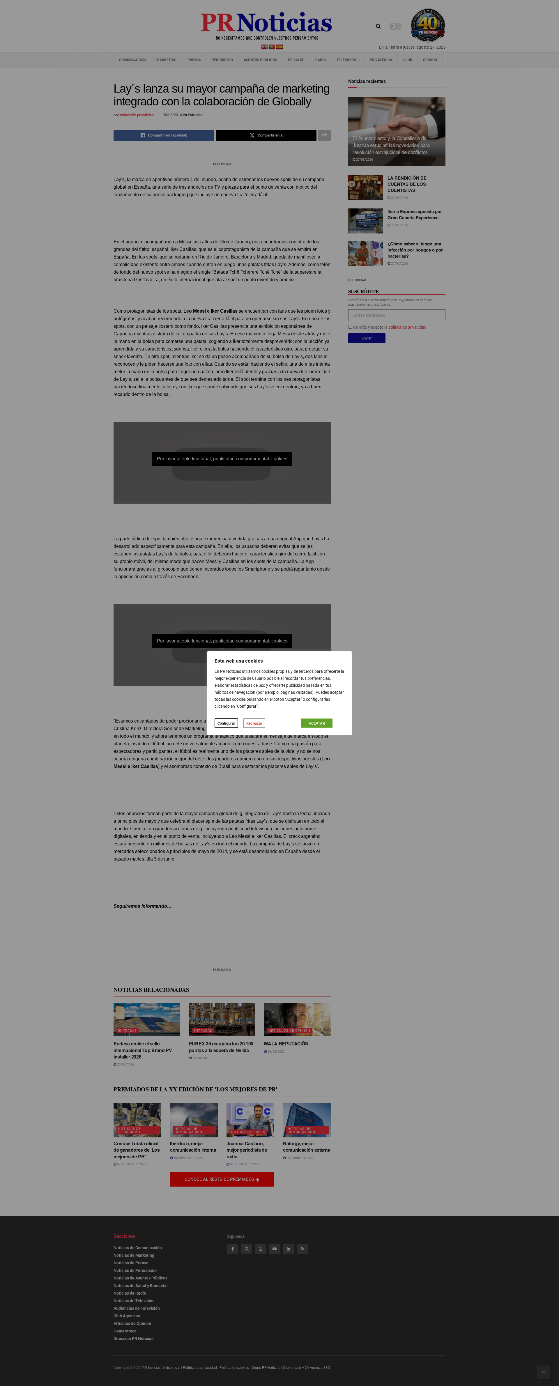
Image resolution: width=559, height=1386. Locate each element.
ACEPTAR (317, 723)
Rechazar (254, 723)
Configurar (226, 723)
